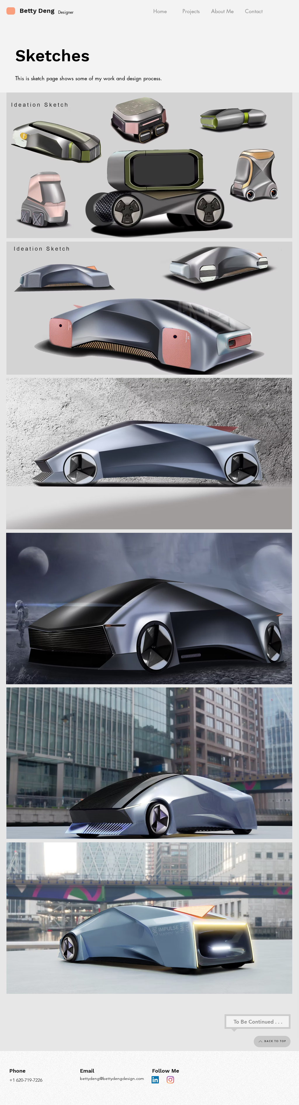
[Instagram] (170, 1079)
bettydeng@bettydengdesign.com (112, 1078)
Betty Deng (37, 10)
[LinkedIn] (155, 1079)
